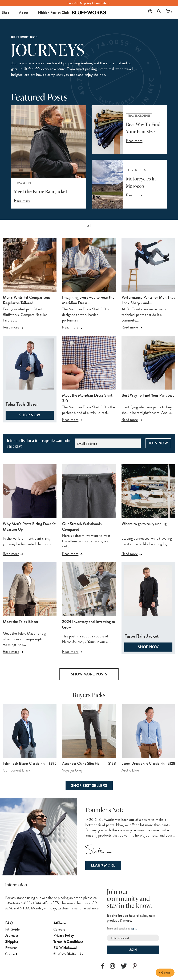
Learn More (103, 865)
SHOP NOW (29, 415)
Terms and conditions (118, 929)
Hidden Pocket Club (53, 12)
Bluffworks (77, 9)
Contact (11, 954)
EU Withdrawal (65, 947)
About (24, 12)
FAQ (9, 923)
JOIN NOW (158, 443)
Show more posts (89, 674)
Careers (59, 929)
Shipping (11, 941)
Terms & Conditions (68, 941)
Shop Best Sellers (89, 785)
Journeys (12, 935)
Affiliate (59, 923)
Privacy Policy (63, 935)
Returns (11, 947)
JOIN (133, 949)
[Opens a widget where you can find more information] (165, 973)
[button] (160, 12)
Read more (11, 327)
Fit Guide (12, 929)
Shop (5, 12)
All (89, 226)
